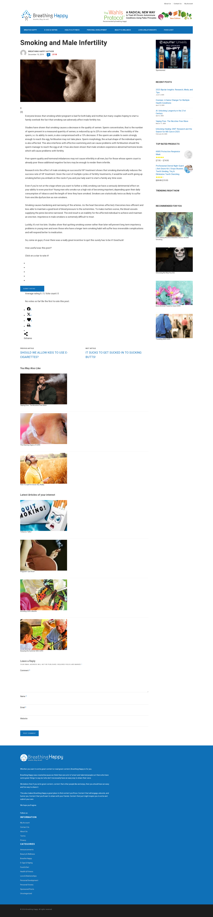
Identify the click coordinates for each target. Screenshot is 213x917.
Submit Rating (29, 288)
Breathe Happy (30, 30)
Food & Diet (169, 30)
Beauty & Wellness (123, 30)
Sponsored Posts (27, 889)
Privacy (23, 840)
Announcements (27, 850)
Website (23, 718)
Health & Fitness (72, 30)
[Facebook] (20, 4)
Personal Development (97, 30)
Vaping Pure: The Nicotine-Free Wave (172, 121)
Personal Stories (26, 885)
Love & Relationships (147, 30)
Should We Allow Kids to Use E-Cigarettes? (44, 355)
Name (23, 696)
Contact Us (178, 4)
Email (23, 707)
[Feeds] (32, 813)
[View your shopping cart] (185, 30)
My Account (188, 4)
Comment (25, 670)
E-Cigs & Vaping (50, 30)
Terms (23, 836)
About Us (167, 4)
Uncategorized (26, 893)
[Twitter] (22, 4)
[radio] (86, 263)
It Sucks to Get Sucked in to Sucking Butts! (114, 355)
